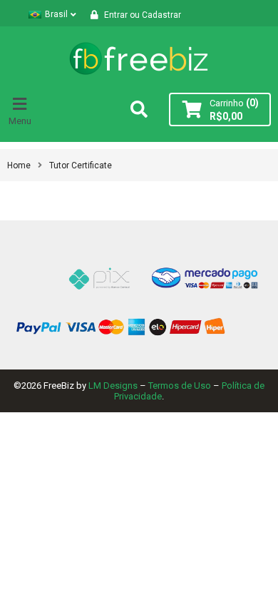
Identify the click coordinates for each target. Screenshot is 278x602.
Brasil (56, 14)
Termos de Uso (179, 385)
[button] (21, 109)
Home (19, 165)
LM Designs (113, 385)
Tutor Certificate (80, 165)
